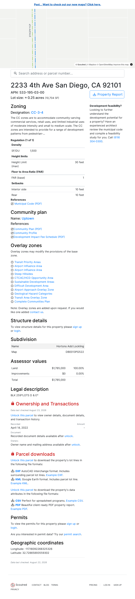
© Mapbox (91, 64)
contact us (36, 312)
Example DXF (54, 475)
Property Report (107, 94)
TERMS (54, 585)
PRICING (93, 585)
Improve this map (121, 64)
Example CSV (74, 500)
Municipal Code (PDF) (28, 203)
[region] (67, 38)
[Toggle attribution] (131, 64)
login (17, 330)
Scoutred (21, 584)
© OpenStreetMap (105, 64)
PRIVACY (15, 589)
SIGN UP (118, 585)
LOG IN (107, 585)
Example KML (19, 483)
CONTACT (36, 585)
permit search (72, 534)
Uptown (28, 218)
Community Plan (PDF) (28, 229)
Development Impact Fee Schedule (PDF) (39, 236)
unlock (69, 436)
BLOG (46, 585)
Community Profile (25, 233)
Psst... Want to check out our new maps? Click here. (67, 4)
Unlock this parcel (22, 415)
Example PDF (19, 509)
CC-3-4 (37, 112)
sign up (77, 326)
